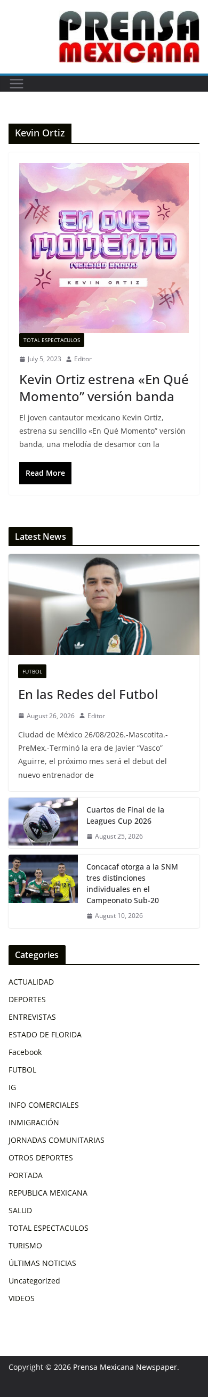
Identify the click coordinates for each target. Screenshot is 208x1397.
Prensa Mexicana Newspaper (125, 1367)
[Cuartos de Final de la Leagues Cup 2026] (43, 823)
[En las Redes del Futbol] (104, 604)
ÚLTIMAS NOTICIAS (42, 1263)
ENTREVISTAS (32, 1017)
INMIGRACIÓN (34, 1122)
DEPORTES (27, 999)
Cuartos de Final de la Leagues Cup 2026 (125, 815)
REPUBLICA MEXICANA (48, 1193)
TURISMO (25, 1245)
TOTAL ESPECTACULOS (51, 340)
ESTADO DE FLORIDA (45, 1034)
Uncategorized (34, 1281)
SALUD (20, 1210)
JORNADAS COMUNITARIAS (57, 1140)
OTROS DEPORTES (41, 1157)
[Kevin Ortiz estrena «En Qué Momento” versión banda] (104, 248)
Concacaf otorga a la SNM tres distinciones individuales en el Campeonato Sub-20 (132, 883)
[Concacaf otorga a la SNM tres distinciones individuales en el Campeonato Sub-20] (43, 891)
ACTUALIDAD (31, 982)
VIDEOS (22, 1298)
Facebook (25, 1052)
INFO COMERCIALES (44, 1105)
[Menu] (17, 84)
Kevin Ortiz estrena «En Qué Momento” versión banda (104, 387)
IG (12, 1087)
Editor (83, 358)
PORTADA (26, 1175)
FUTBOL (32, 671)
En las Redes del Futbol (88, 694)
